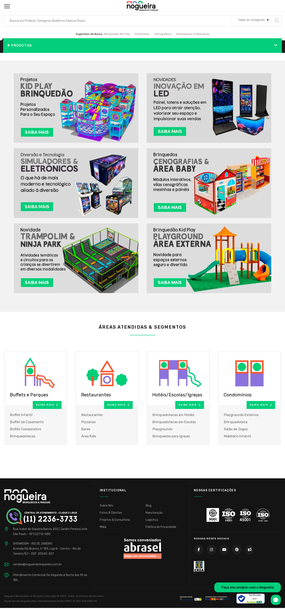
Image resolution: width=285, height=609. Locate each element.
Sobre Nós (106, 505)
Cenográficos (163, 34)
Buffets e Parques (29, 395)
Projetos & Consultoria (115, 520)
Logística (152, 520)
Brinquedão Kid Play (117, 34)
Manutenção (154, 513)
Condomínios (238, 395)
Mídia (103, 527)
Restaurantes (96, 395)
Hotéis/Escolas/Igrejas (177, 395)
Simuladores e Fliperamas (192, 34)
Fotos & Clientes (111, 513)
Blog (148, 505)
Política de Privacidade (161, 527)
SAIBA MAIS (45, 404)
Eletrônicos (142, 34)
